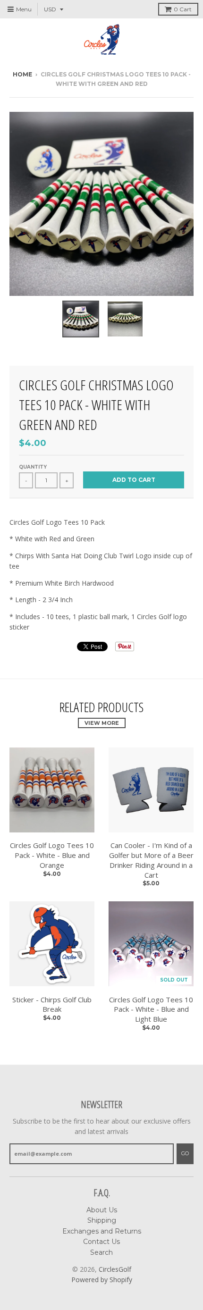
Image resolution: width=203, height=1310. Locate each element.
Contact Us (101, 1241)
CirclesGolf (115, 1269)
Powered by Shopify (101, 1279)
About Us (101, 1210)
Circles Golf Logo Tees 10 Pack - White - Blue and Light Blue (151, 1009)
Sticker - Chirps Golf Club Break (52, 1004)
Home (22, 74)
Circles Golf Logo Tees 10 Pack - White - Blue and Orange (52, 855)
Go (185, 1153)
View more (102, 723)
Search (101, 1252)
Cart (183, 9)
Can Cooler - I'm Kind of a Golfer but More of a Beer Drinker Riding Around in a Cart (151, 859)
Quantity (33, 467)
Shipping (101, 1220)
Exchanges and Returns (101, 1231)
